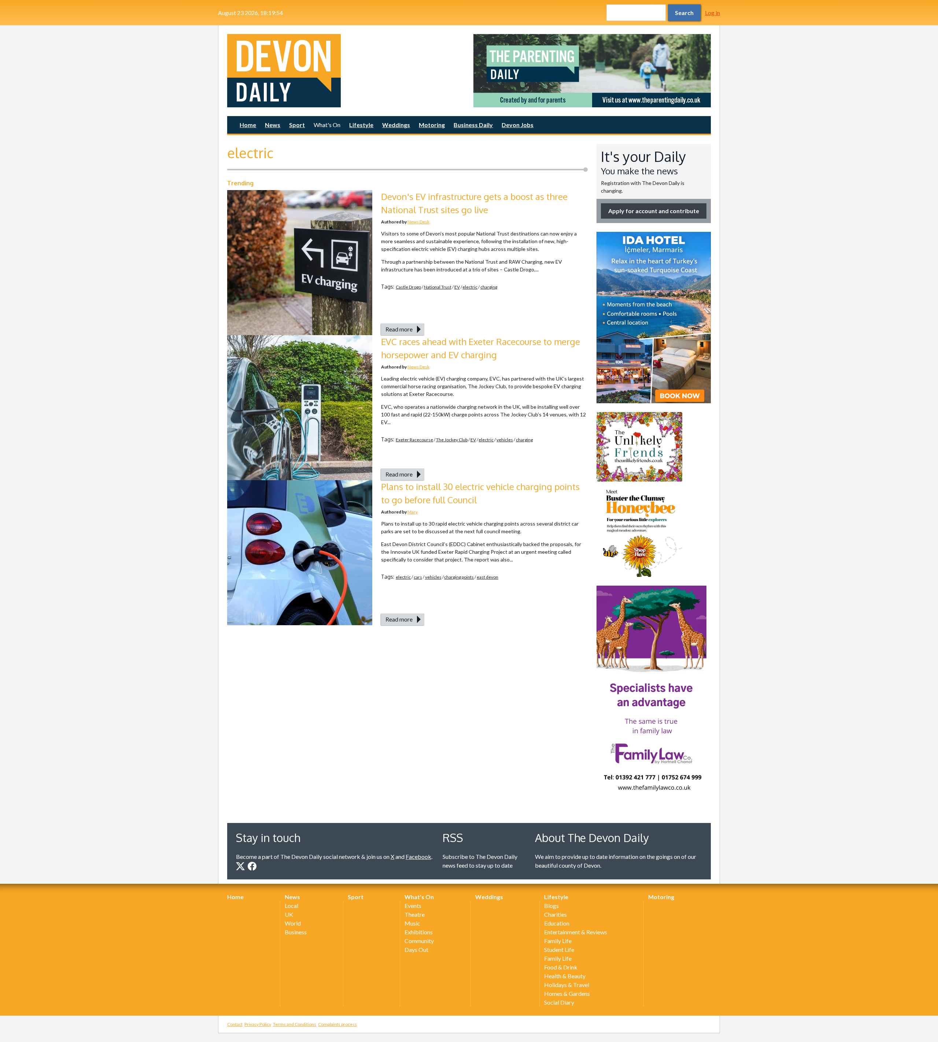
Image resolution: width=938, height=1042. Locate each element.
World (293, 923)
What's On (327, 124)
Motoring (432, 124)
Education (556, 923)
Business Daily (473, 124)
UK (289, 914)
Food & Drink (560, 967)
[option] (592, 70)
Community (419, 940)
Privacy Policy (257, 1024)
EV (457, 287)
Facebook (418, 856)
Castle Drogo (408, 287)
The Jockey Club (452, 439)
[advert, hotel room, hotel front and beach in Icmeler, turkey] (654, 317)
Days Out (416, 949)
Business (296, 931)
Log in (712, 12)
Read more (399, 329)
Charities (555, 914)
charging (488, 287)
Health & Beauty (565, 975)
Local (291, 905)
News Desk (418, 222)
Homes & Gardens (567, 993)
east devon (487, 577)
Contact (235, 1024)
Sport (297, 124)
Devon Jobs (517, 124)
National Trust (437, 287)
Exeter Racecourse (414, 439)
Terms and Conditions (294, 1024)
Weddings (396, 124)
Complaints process (337, 1024)
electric (469, 287)
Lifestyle (361, 124)
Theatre (415, 914)
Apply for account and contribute (653, 210)
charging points (459, 577)
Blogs (551, 905)
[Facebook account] (252, 866)
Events (413, 905)
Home (248, 124)
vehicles (504, 439)
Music (412, 923)
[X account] (240, 866)
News (272, 124)
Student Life (559, 949)
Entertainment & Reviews (575, 931)
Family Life (558, 940)
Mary (412, 512)
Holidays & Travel (566, 984)
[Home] (346, 70)
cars (418, 577)
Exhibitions (419, 931)
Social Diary (559, 1002)
